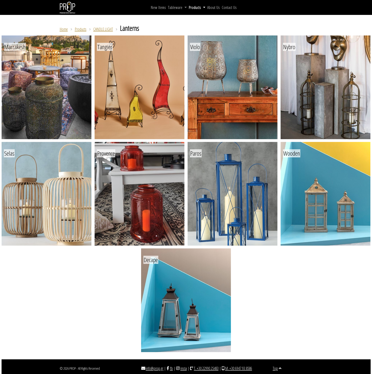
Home (64, 29)
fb (171, 368)
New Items (158, 7)
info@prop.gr (154, 368)
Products (195, 7)
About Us (213, 7)
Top (275, 368)
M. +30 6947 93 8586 (238, 368)
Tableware (175, 7)
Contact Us (229, 7)
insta (183, 368)
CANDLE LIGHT (103, 29)
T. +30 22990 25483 (206, 368)
